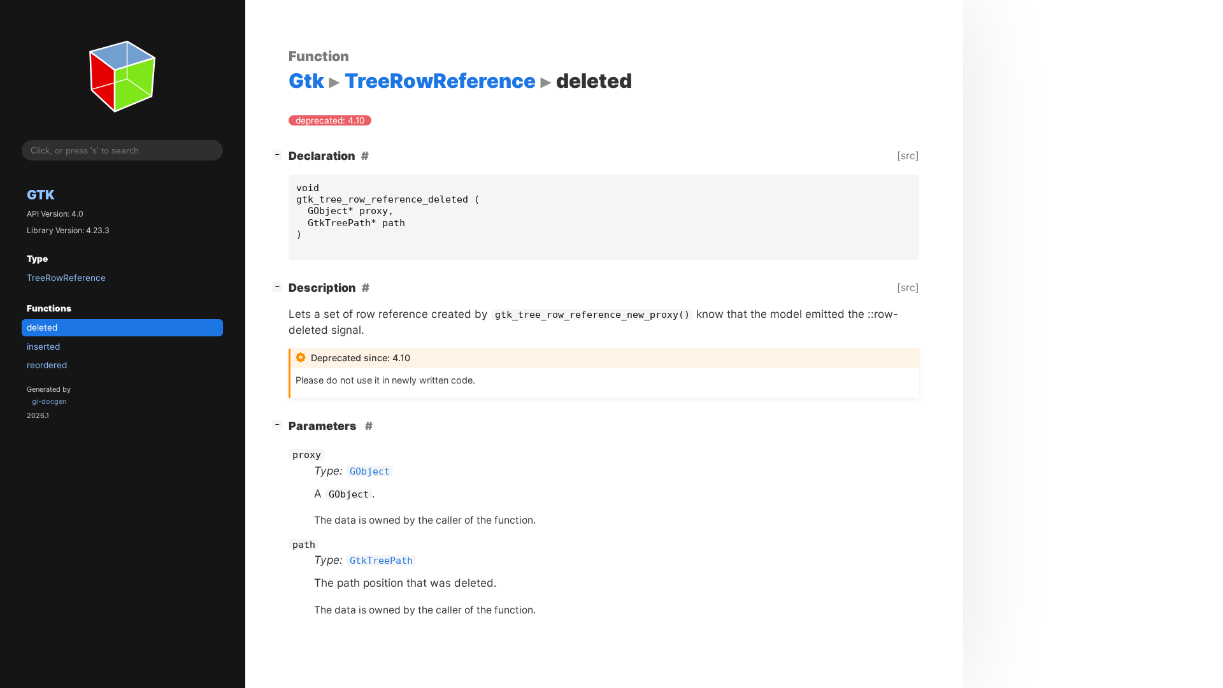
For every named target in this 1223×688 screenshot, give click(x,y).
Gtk (41, 195)
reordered (47, 365)
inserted (43, 346)
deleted (42, 327)
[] (279, 154)
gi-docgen (49, 401)
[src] (908, 155)
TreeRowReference (66, 278)
